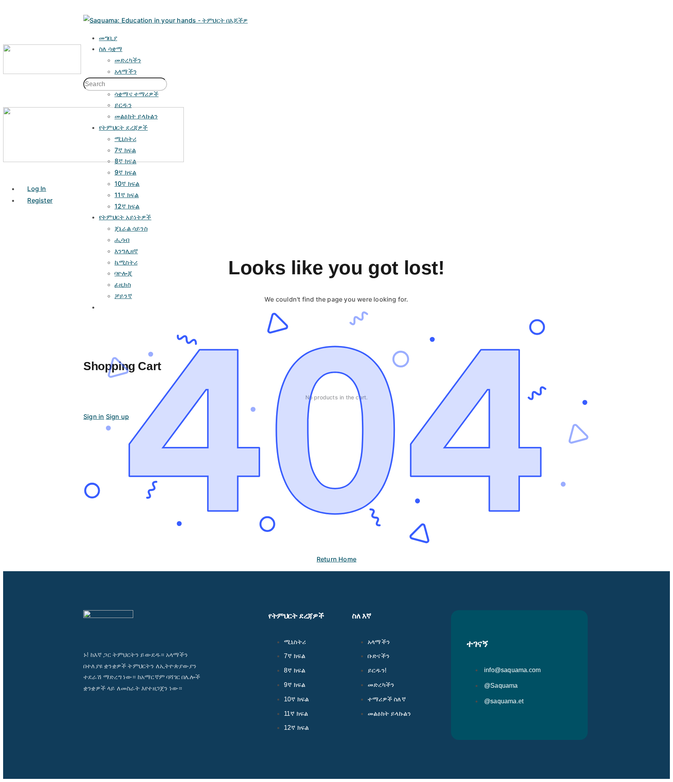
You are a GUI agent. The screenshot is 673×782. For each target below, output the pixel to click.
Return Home (336, 559)
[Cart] (336, 342)
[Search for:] (125, 84)
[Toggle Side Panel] (87, 8)
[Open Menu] (7, 38)
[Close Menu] (7, 171)
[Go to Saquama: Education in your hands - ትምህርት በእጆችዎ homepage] (165, 20)
